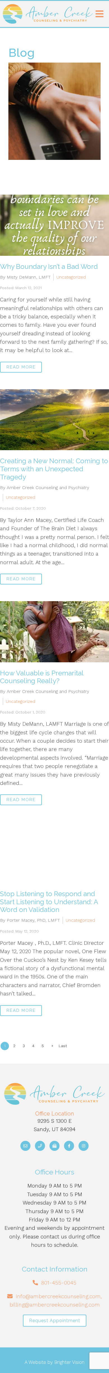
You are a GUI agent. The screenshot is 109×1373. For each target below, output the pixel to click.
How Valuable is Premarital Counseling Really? (41, 677)
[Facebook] (69, 1146)
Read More (21, 367)
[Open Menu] (99, 13)
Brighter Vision (69, 1362)
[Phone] (40, 1146)
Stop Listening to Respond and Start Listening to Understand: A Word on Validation (49, 902)
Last (63, 1046)
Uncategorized (71, 277)
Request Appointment (54, 1320)
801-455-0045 (58, 1283)
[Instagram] (84, 1146)
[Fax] (54, 1146)
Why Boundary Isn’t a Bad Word (49, 266)
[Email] (25, 1146)
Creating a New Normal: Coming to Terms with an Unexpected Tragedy (54, 469)
